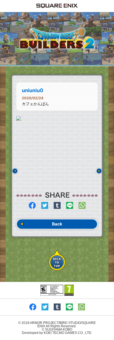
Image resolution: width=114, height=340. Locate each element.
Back (57, 224)
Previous (15, 171)
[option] (57, 118)
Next (99, 171)
